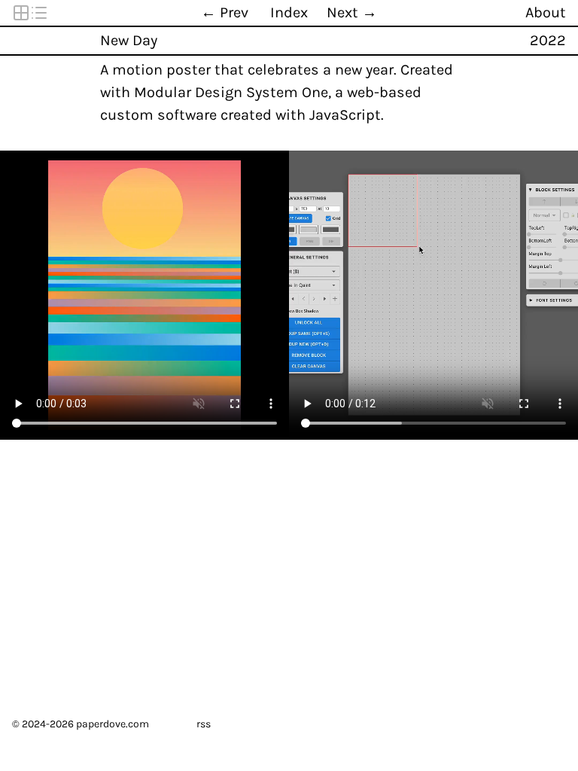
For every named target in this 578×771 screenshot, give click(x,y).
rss (203, 724)
